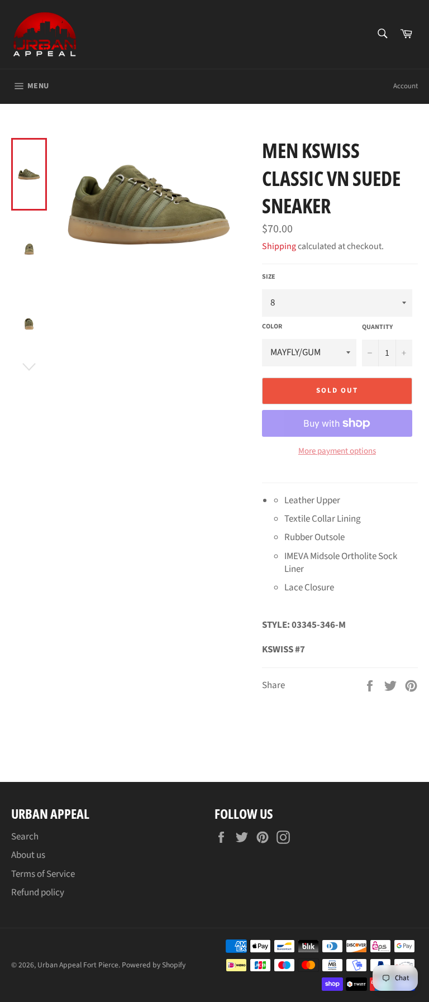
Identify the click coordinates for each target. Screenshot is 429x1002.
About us (28, 855)
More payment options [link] (337, 451)
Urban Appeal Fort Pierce (77, 965)
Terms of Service (43, 874)
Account (405, 86)
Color (272, 326)
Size (268, 277)
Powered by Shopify (153, 965)
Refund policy (37, 892)
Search (25, 836)
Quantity (377, 327)
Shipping (279, 246)
